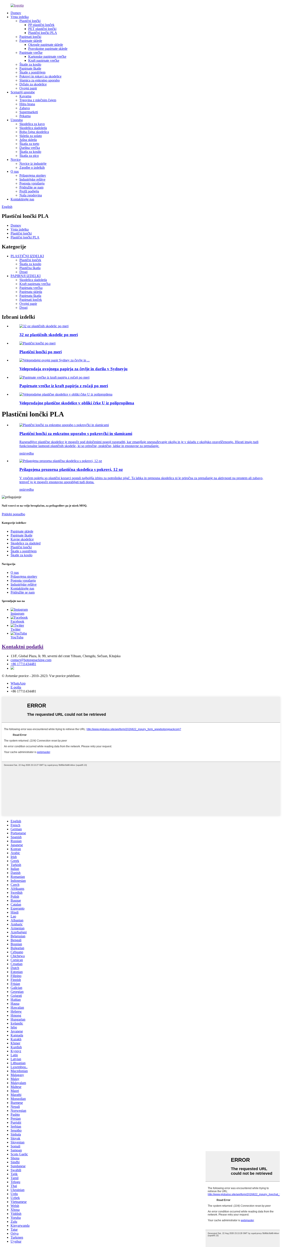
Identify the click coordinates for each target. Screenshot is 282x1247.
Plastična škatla (30, 268)
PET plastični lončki (42, 29)
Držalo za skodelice (33, 84)
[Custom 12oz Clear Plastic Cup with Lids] (60, 461)
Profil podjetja (29, 191)
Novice (16, 159)
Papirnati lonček (30, 300)
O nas (15, 171)
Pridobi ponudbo (13, 514)
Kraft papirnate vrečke (43, 60)
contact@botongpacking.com (31, 660)
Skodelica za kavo (32, 124)
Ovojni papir (28, 88)
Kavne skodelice (22, 539)
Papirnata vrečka (31, 288)
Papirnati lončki (30, 37)
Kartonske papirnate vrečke (47, 56)
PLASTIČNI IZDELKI (27, 256)
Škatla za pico (29, 155)
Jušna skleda (28, 140)
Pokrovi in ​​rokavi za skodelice (40, 76)
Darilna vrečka (29, 148)
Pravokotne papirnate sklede (47, 48)
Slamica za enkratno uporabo (39, 80)
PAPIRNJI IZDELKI (26, 276)
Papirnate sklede (30, 41)
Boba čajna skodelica (34, 132)
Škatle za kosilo (30, 64)
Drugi (23, 272)
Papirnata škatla (30, 296)
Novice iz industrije (32, 163)
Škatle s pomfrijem (32, 72)
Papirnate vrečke (31, 52)
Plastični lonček (30, 260)
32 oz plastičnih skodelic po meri (48, 334)
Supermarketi (28, 112)
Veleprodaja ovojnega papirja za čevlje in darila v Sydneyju (73, 368)
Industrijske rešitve (32, 179)
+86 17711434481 (23, 664)
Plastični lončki (30, 21)
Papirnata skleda (30, 292)
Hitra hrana (27, 104)
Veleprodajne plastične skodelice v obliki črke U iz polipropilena (76, 403)
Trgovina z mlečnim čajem (37, 100)
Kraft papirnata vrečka (34, 284)
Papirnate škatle (30, 68)
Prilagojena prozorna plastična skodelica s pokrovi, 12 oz (71, 469)
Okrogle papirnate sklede (45, 44)
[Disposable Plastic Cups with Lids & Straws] (64, 425)
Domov (16, 13)
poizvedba (26, 453)
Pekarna (25, 116)
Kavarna (25, 96)
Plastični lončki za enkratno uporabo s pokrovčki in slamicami (75, 433)
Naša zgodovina (30, 195)
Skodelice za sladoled (26, 543)
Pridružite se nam (31, 187)
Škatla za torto (29, 144)
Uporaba (17, 120)
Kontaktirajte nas (22, 199)
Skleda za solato (30, 136)
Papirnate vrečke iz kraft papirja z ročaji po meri (63, 385)
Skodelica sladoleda (33, 128)
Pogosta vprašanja (32, 183)
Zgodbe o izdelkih (32, 167)
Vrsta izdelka (20, 17)
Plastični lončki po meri (40, 352)
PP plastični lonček (41, 25)
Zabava (24, 108)
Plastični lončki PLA (42, 33)
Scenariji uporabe (23, 92)
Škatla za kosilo (30, 152)
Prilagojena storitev (32, 175)
